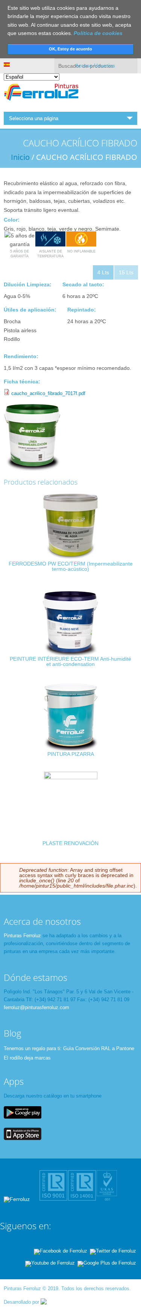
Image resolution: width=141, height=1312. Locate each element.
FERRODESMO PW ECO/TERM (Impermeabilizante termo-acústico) (71, 566)
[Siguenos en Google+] (106, 1263)
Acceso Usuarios (95, 65)
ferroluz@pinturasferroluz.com (36, 1007)
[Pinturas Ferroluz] (41, 101)
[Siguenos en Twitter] (113, 1251)
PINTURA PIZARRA (70, 754)
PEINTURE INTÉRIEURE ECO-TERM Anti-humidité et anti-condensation (70, 661)
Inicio (20, 157)
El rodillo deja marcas (27, 1058)
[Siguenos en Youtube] (50, 1263)
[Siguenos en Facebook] (60, 1251)
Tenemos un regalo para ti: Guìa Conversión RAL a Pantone (69, 1048)
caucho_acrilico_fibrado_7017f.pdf (48, 393)
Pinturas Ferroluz (22, 935)
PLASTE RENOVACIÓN (70, 843)
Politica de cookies (98, 33)
